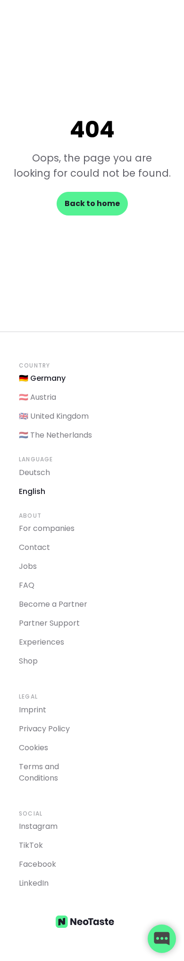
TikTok (31, 845)
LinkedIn (34, 883)
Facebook (37, 864)
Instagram (38, 826)
